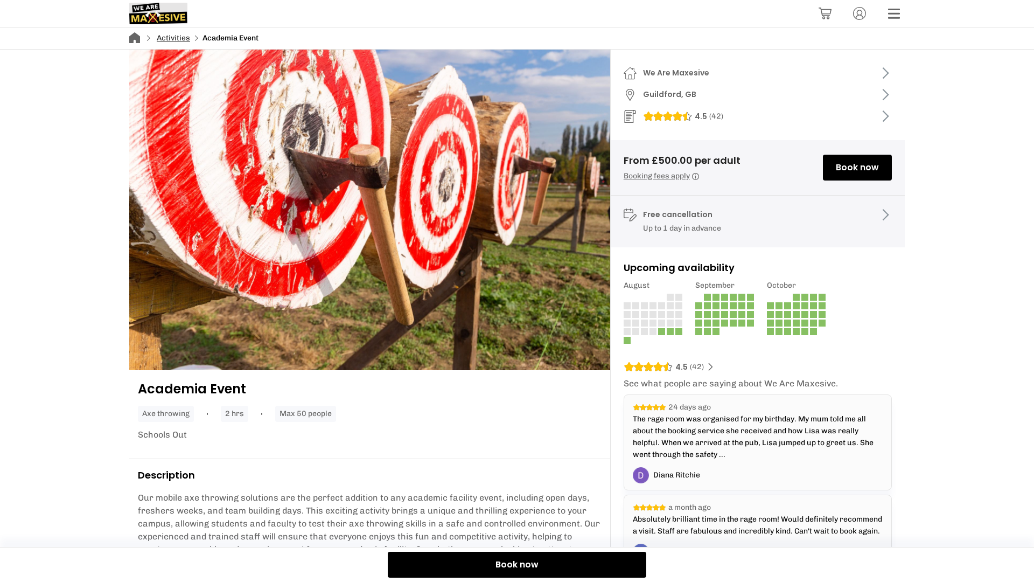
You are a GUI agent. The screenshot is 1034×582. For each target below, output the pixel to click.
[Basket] (825, 13)
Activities (173, 38)
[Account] (859, 13)
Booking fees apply (657, 176)
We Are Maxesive (676, 72)
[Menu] (894, 13)
